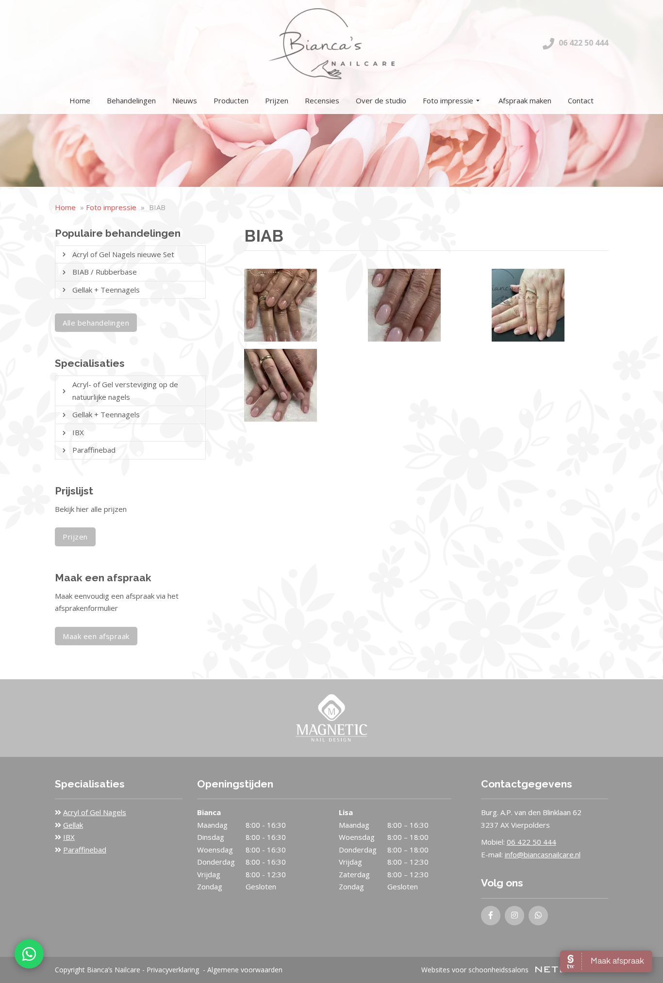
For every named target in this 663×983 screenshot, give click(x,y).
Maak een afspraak (96, 636)
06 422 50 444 (582, 42)
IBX (78, 432)
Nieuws (184, 100)
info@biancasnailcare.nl (542, 854)
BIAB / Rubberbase (104, 272)
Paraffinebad (94, 450)
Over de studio (381, 100)
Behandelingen (131, 100)
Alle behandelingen (96, 323)
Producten (231, 100)
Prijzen (276, 100)
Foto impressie (448, 100)
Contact (581, 100)
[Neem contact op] (29, 953)
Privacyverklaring (173, 969)
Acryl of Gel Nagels (94, 812)
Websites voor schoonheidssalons (475, 969)
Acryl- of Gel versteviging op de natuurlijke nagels (125, 390)
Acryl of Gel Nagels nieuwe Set (123, 254)
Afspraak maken (524, 100)
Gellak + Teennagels (106, 290)
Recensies (322, 100)
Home (79, 100)
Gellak (73, 825)
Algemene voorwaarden (244, 969)
